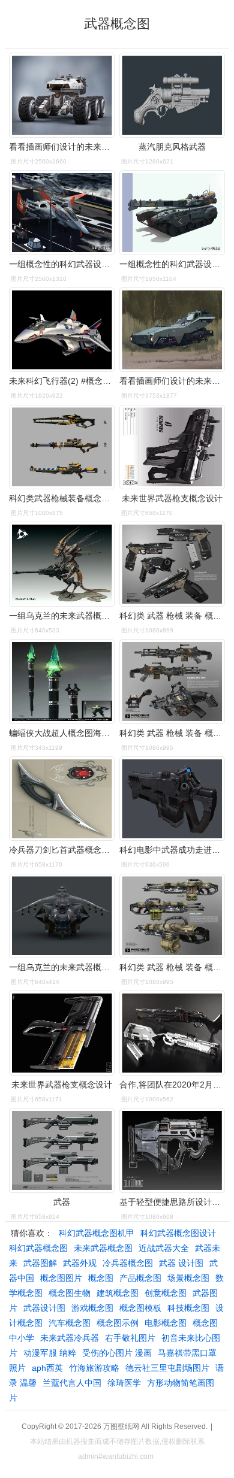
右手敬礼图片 (130, 1338)
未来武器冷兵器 (69, 1338)
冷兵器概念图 (128, 1263)
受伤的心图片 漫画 (117, 1353)
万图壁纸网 (121, 1426)
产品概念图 (140, 1278)
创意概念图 (166, 1293)
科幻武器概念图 (38, 1248)
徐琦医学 (124, 1383)
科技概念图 (188, 1308)
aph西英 (47, 1368)
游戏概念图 (92, 1308)
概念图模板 (140, 1308)
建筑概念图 (118, 1293)
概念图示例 (118, 1323)
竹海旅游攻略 (94, 1368)
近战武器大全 (164, 1248)
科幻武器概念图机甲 (96, 1233)
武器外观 (80, 1263)
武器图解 (40, 1263)
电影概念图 (166, 1323)
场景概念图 (188, 1278)
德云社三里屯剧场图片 (167, 1368)
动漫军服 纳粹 (49, 1353)
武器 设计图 (181, 1263)
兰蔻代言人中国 (72, 1383)
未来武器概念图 (103, 1248)
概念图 (100, 1278)
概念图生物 (70, 1293)
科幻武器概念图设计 (178, 1233)
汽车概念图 (70, 1323)
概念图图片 (61, 1278)
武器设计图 (44, 1308)
